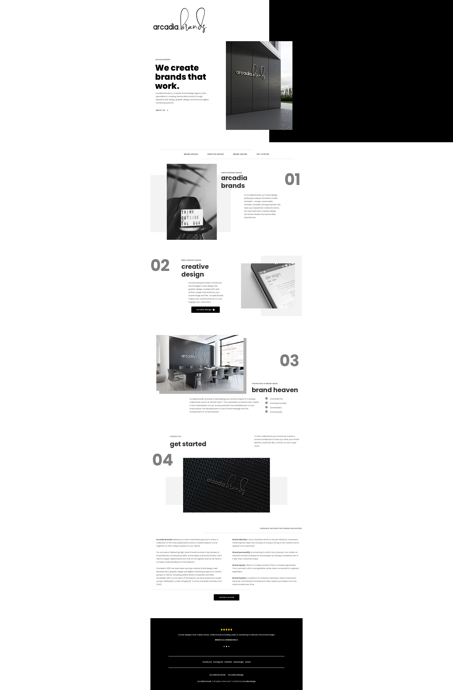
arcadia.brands (204, 681)
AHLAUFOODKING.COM (232, 640)
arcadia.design (249, 681)
